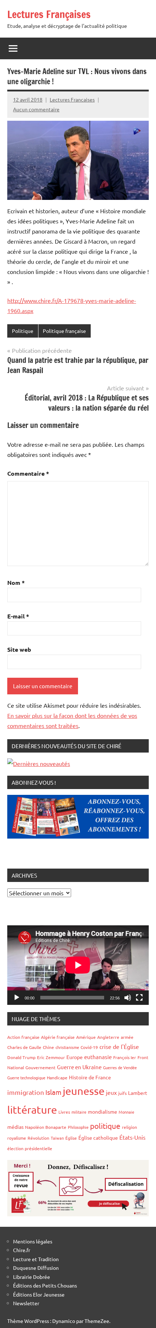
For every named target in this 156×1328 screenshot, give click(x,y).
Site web (19, 649)
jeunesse (83, 1091)
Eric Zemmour (51, 1057)
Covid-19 (89, 1047)
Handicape (57, 1077)
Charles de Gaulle (24, 1047)
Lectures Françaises (49, 14)
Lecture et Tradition (36, 1259)
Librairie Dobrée (31, 1276)
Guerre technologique (26, 1077)
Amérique (86, 1037)
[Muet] (127, 997)
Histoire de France (90, 1077)
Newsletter (26, 1303)
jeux (111, 1092)
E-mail (18, 616)
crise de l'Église (119, 1046)
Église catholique (98, 1137)
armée (127, 1037)
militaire (78, 1112)
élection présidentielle (29, 1148)
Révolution (38, 1138)
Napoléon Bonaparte (45, 1127)
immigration (25, 1092)
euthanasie (98, 1056)
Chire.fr (21, 1250)
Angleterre (108, 1037)
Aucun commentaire (36, 109)
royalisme (16, 1138)
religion (129, 1127)
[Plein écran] (139, 997)
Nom (16, 582)
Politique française (64, 330)
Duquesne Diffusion (36, 1267)
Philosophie (78, 1127)
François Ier (124, 1057)
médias (15, 1126)
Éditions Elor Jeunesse (39, 1294)
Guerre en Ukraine (79, 1066)
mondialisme (102, 1111)
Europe (74, 1057)
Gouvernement (40, 1067)
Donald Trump (21, 1057)
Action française (23, 1037)
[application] (78, 964)
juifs (122, 1093)
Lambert (137, 1092)
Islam (53, 1092)
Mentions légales (32, 1241)
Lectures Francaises (72, 99)
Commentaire (28, 473)
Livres (64, 1112)
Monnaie (126, 1112)
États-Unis (132, 1137)
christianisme (67, 1047)
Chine (48, 1047)
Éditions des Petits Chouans (45, 1285)
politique (105, 1125)
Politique (22, 330)
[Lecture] (16, 997)
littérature (32, 1110)
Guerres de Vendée (120, 1067)
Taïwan (57, 1138)
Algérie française (58, 1037)
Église (71, 1138)
